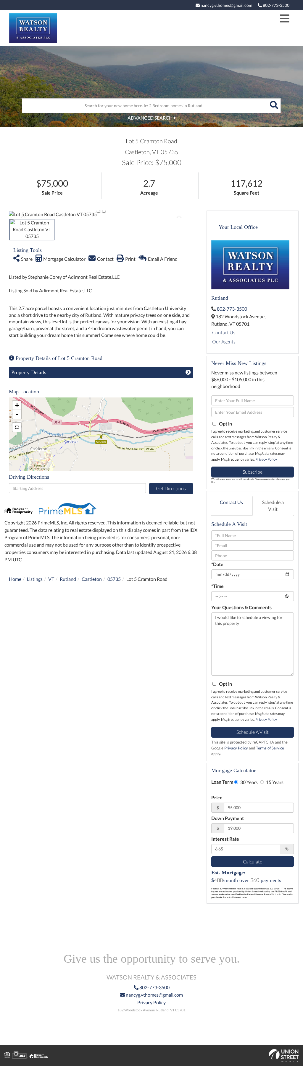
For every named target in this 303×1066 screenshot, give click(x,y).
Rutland (68, 579)
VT (51, 579)
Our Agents (224, 341)
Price (217, 797)
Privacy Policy (266, 459)
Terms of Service (270, 748)
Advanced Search (150, 117)
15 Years (274, 782)
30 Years (248, 782)
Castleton (92, 579)
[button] (273, 105)
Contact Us (223, 332)
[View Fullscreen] (16, 427)
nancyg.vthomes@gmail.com (226, 5)
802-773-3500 (275, 5)
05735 (114, 579)
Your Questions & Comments (241, 607)
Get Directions (171, 488)
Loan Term (222, 782)
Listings (35, 579)
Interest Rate (225, 839)
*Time (217, 586)
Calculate (252, 861)
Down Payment (227, 818)
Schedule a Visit (273, 505)
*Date (217, 564)
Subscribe (252, 472)
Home (15, 579)
